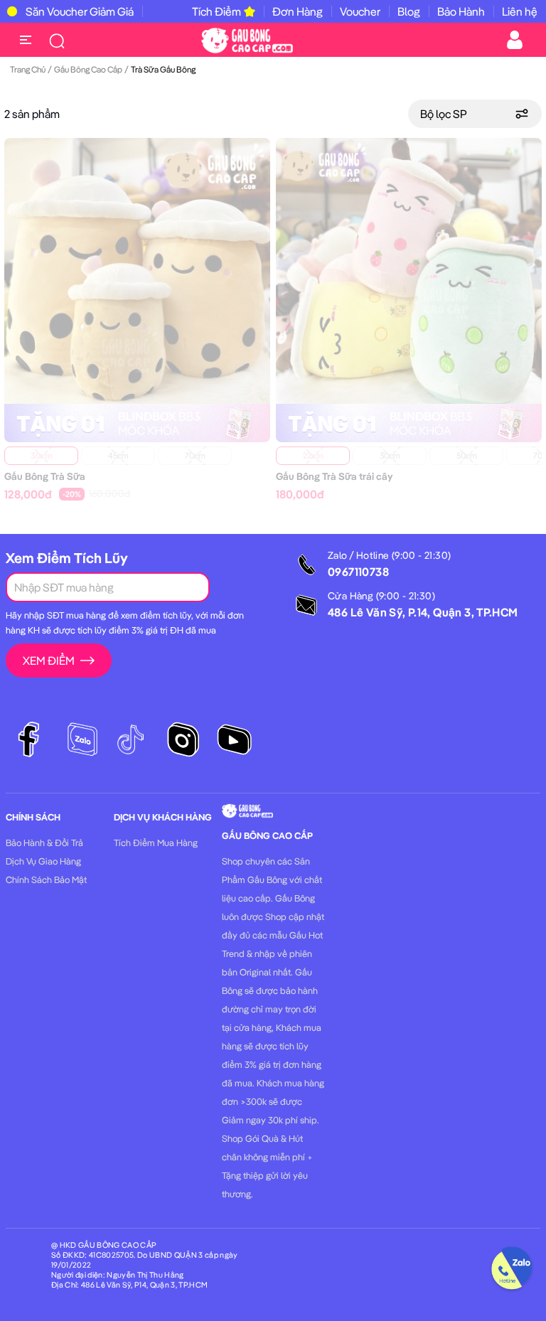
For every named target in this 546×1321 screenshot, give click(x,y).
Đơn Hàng (297, 11)
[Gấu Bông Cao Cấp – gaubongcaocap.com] (247, 39)
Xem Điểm (49, 660)
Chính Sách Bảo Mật (46, 879)
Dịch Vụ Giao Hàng (43, 861)
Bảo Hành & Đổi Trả (44, 842)
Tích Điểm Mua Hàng (156, 842)
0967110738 (358, 572)
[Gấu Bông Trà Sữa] (137, 269)
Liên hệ (519, 11)
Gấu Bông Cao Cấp (88, 69)
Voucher (360, 11)
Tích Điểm (216, 11)
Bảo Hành (461, 11)
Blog (408, 11)
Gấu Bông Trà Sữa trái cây (334, 476)
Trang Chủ (28, 69)
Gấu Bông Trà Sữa (44, 476)
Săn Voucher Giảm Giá (80, 11)
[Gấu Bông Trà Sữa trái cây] (409, 269)
